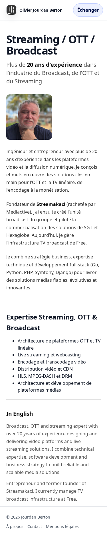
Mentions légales (62, 526)
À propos (14, 526)
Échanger (88, 10)
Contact (34, 526)
